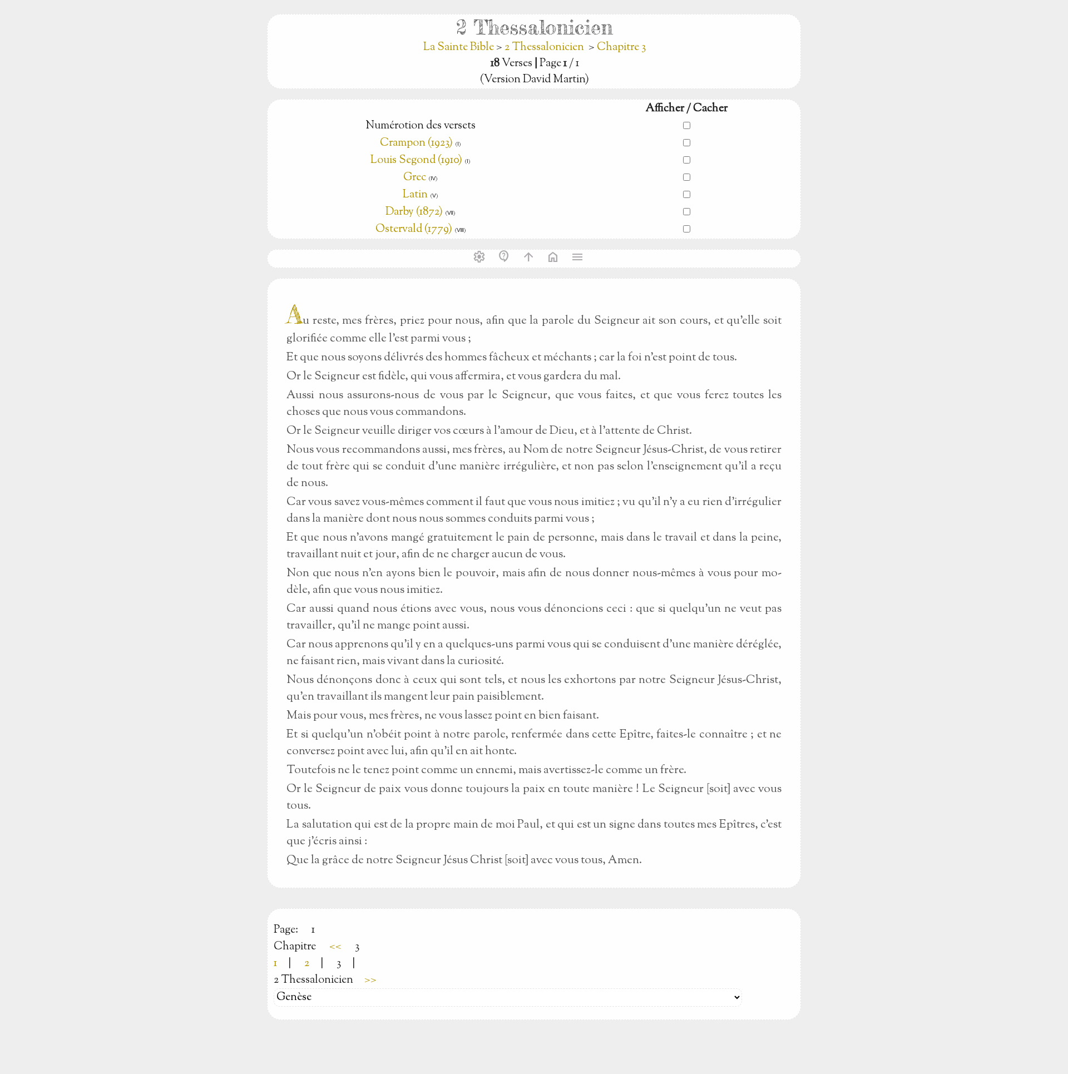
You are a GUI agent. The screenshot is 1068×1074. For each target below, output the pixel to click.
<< (335, 947)
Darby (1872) (414, 212)
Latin (415, 195)
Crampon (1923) (416, 143)
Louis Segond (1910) (417, 160)
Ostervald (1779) (413, 229)
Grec (414, 178)
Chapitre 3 (621, 47)
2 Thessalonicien (544, 47)
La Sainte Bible (459, 47)
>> (370, 980)
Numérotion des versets (420, 126)
